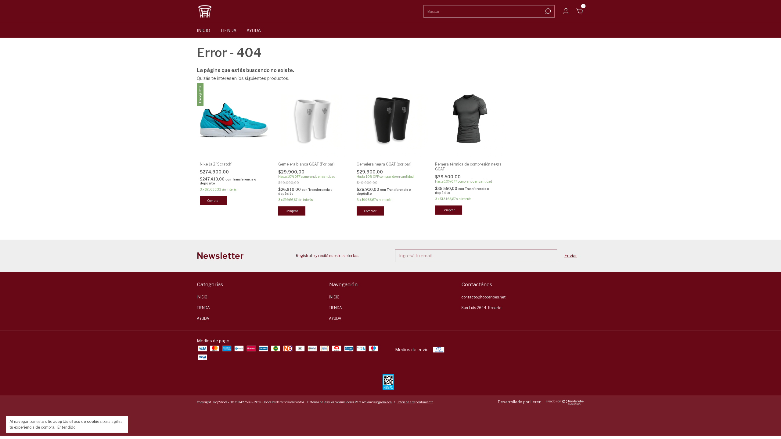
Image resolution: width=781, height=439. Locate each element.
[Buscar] (547, 11)
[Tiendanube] (565, 403)
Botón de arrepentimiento (415, 402)
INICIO (203, 30)
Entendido (66, 427)
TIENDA (228, 30)
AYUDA (254, 30)
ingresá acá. (383, 402)
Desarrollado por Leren (520, 401)
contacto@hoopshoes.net (483, 297)
